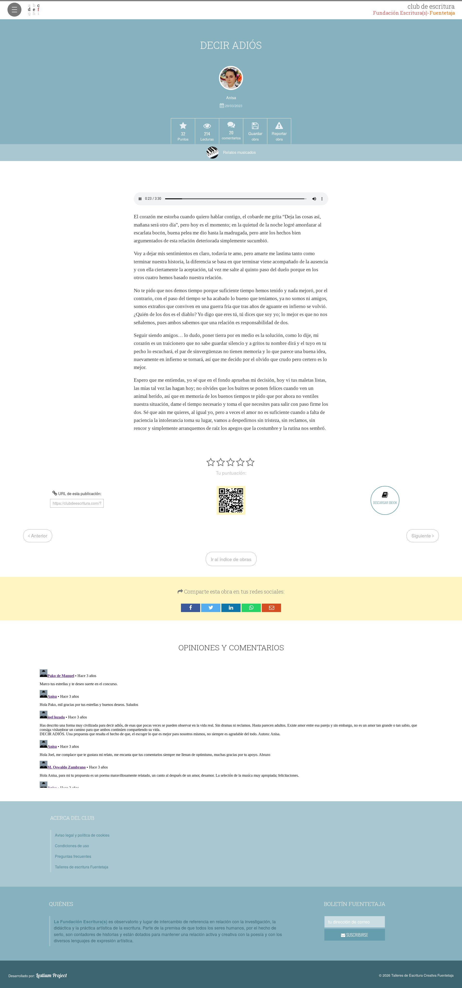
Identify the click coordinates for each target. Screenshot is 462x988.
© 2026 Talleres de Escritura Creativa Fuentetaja (416, 975)
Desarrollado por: (37, 975)
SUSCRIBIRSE (356, 935)
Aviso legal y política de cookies (82, 835)
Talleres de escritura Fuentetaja (81, 867)
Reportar (279, 136)
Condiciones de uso (72, 845)
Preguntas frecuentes (73, 856)
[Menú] (14, 9)
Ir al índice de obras (231, 559)
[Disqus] (231, 727)
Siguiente (421, 535)
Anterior (38, 535)
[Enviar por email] (271, 608)
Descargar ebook (385, 502)
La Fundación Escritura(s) (80, 921)
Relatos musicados (239, 152)
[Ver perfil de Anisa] (231, 78)
